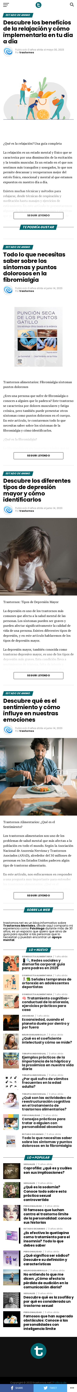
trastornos (26, 52)
